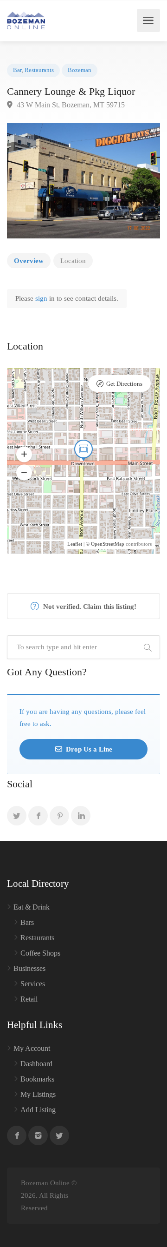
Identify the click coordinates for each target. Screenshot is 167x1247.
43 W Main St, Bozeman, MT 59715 (70, 105)
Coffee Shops (40, 953)
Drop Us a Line (88, 749)
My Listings (38, 1094)
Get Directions (124, 383)
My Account (31, 1048)
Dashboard (36, 1064)
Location (73, 260)
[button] (24, 454)
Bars (27, 922)
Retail (29, 999)
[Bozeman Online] (26, 20)
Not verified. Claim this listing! (88, 606)
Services (32, 984)
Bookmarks (37, 1079)
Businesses (29, 968)
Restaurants (39, 70)
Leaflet (74, 544)
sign (42, 298)
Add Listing (38, 1110)
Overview (29, 260)
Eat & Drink (31, 907)
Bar (17, 70)
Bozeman (79, 70)
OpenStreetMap (107, 544)
